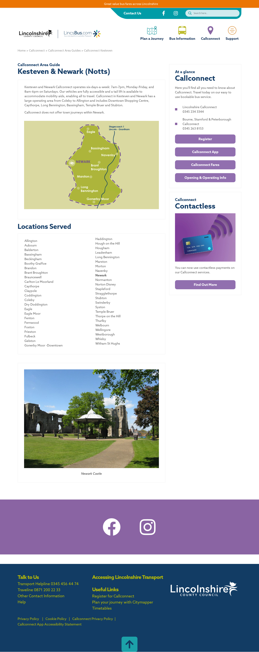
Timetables (102, 608)
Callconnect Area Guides (64, 50)
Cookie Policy (56, 619)
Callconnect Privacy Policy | (93, 619)
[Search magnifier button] (189, 13)
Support (232, 38)
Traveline (25, 589)
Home (22, 50)
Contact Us (132, 13)
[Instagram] (148, 527)
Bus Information (182, 38)
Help (22, 602)
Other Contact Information (41, 595)
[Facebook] (111, 527)
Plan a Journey (152, 38)
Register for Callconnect (113, 596)
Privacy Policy (28, 619)
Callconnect (210, 38)
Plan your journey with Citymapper (122, 602)
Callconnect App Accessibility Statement (50, 624)
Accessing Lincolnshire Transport (127, 577)
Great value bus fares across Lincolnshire (131, 4)
